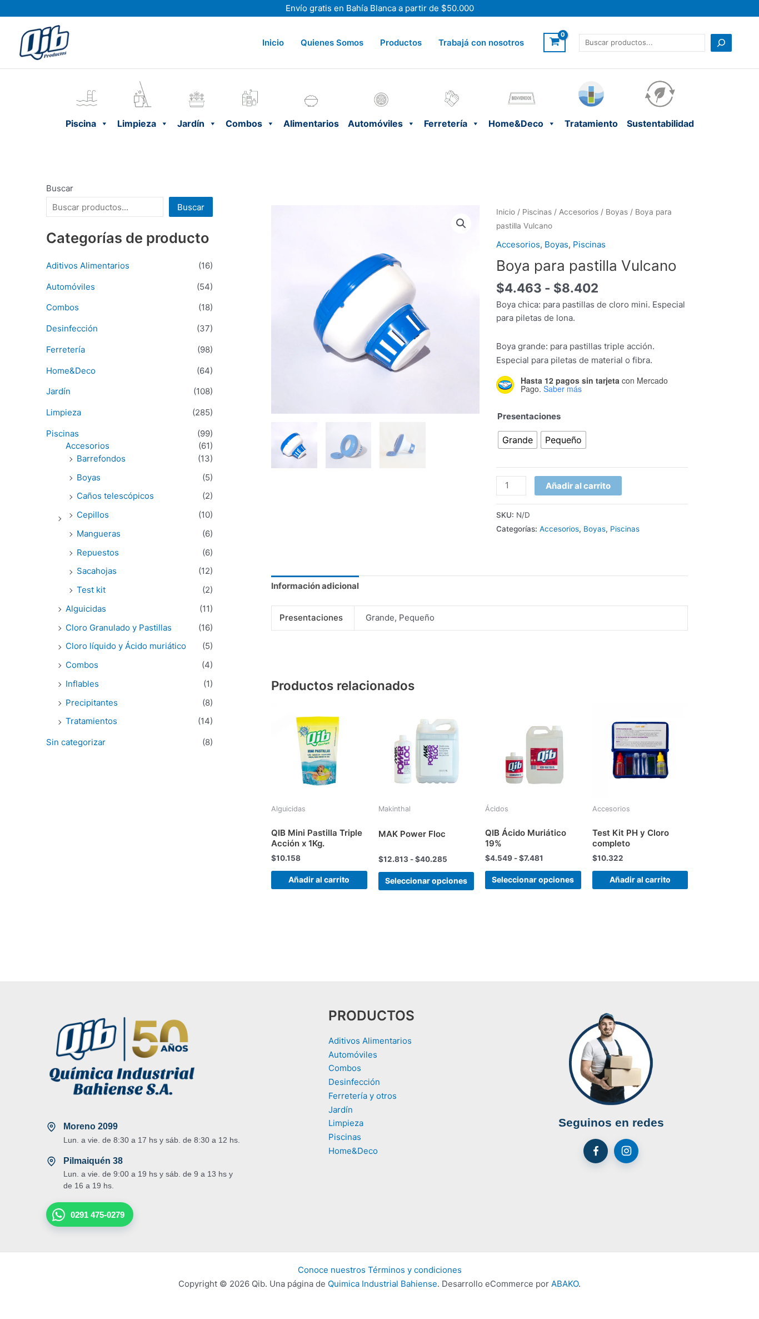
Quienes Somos (332, 42)
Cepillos (93, 514)
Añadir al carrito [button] (318, 879)
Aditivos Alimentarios (87, 265)
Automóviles (381, 83)
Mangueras (99, 533)
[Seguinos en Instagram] (626, 1151)
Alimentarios (311, 83)
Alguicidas (86, 608)
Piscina (87, 83)
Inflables (82, 683)
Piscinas (62, 433)
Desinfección (72, 328)
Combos (250, 83)
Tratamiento (591, 83)
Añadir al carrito (578, 485)
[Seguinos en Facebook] (595, 1151)
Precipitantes (92, 702)
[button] (461, 224)
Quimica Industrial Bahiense (382, 1283)
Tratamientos (91, 721)
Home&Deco (522, 83)
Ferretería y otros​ (362, 1095)
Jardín (197, 83)
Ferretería (452, 83)
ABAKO (564, 1283)
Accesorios (87, 445)
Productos (401, 42)
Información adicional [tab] (315, 586)
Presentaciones (529, 416)
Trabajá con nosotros (481, 42)
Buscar (59, 188)
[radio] (517, 440)
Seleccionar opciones (426, 880)
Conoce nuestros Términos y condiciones (380, 1270)
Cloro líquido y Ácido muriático (126, 646)
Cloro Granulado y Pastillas (119, 627)
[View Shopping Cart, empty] (554, 43)
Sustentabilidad (660, 83)
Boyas (89, 477)
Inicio (273, 42)
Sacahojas (97, 571)
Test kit (91, 589)
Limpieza (143, 83)
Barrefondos (101, 458)
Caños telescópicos (115, 495)
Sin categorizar (76, 742)
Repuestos (98, 552)
